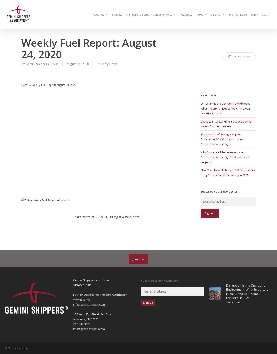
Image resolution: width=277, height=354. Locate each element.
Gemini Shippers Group (42, 64)
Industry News (107, 64)
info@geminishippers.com (89, 304)
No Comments (242, 56)
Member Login (82, 285)
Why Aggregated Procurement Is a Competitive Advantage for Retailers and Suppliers (225, 157)
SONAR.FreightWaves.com (117, 217)
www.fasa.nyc (81, 299)
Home (25, 85)
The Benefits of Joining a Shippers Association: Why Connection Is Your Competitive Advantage (223, 139)
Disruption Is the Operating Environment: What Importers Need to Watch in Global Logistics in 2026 (225, 108)
